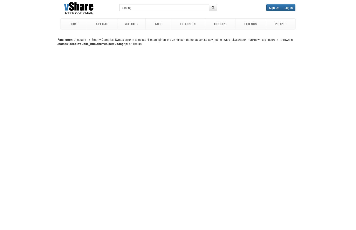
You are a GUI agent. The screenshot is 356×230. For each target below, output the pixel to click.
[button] (131, 24)
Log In (289, 8)
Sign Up (274, 8)
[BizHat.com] (90, 8)
